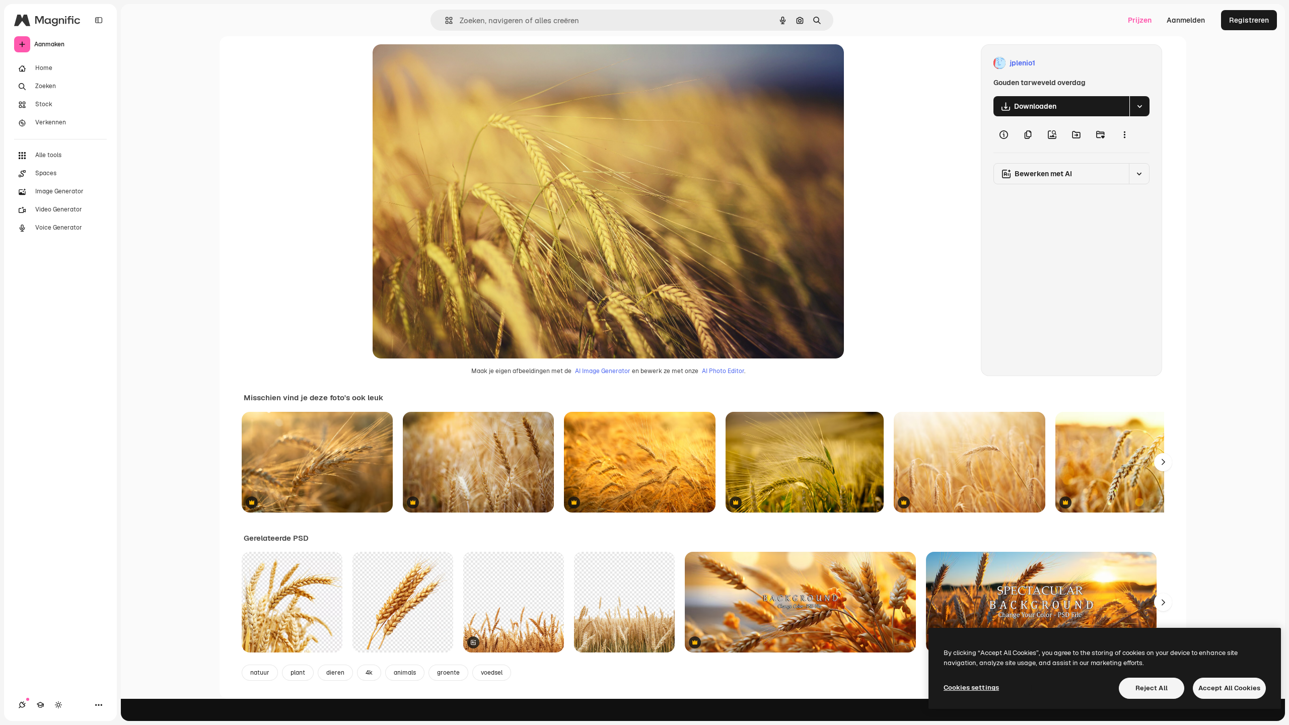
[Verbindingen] (22, 705)
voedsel (492, 673)
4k (369, 673)
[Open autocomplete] (445, 20)
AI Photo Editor (723, 371)
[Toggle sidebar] (99, 20)
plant (298, 673)
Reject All (1151, 688)
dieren (335, 673)
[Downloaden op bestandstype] (1139, 106)
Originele (439, 63)
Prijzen (1140, 20)
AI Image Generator (602, 371)
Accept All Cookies (1229, 688)
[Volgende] (1163, 462)
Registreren (1249, 20)
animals (405, 673)
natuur (259, 673)
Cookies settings (971, 687)
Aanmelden (1186, 20)
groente (448, 673)
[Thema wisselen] (58, 705)
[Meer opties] (1124, 134)
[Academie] (40, 705)
